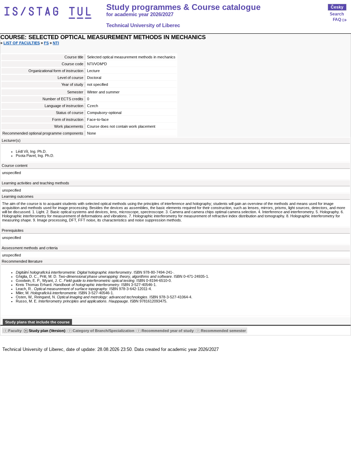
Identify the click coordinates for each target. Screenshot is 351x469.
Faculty (15, 331)
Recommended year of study (168, 331)
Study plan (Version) (47, 331)
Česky (337, 7)
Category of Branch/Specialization (103, 331)
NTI (56, 43)
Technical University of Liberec (143, 25)
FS (46, 43)
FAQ (337, 19)
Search (337, 14)
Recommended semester (223, 331)
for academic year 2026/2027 (139, 14)
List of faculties (21, 43)
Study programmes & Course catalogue (183, 7)
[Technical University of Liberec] (54, 13)
